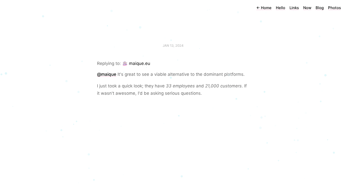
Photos (334, 7)
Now (307, 7)
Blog (320, 7)
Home (264, 7)
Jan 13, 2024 (173, 45)
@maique (106, 74)
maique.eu (139, 63)
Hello (280, 7)
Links (294, 7)
